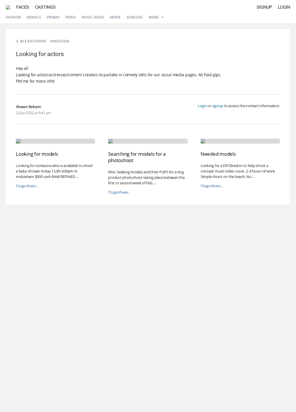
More (154, 17)
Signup (264, 7)
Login (284, 7)
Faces (22, 7)
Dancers (135, 17)
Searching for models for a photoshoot (137, 157)
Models (34, 17)
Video (70, 17)
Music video (93, 17)
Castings (45, 7)
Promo (53, 17)
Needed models (218, 154)
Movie (115, 17)
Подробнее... (27, 186)
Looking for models (37, 154)
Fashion (13, 17)
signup (217, 105)
